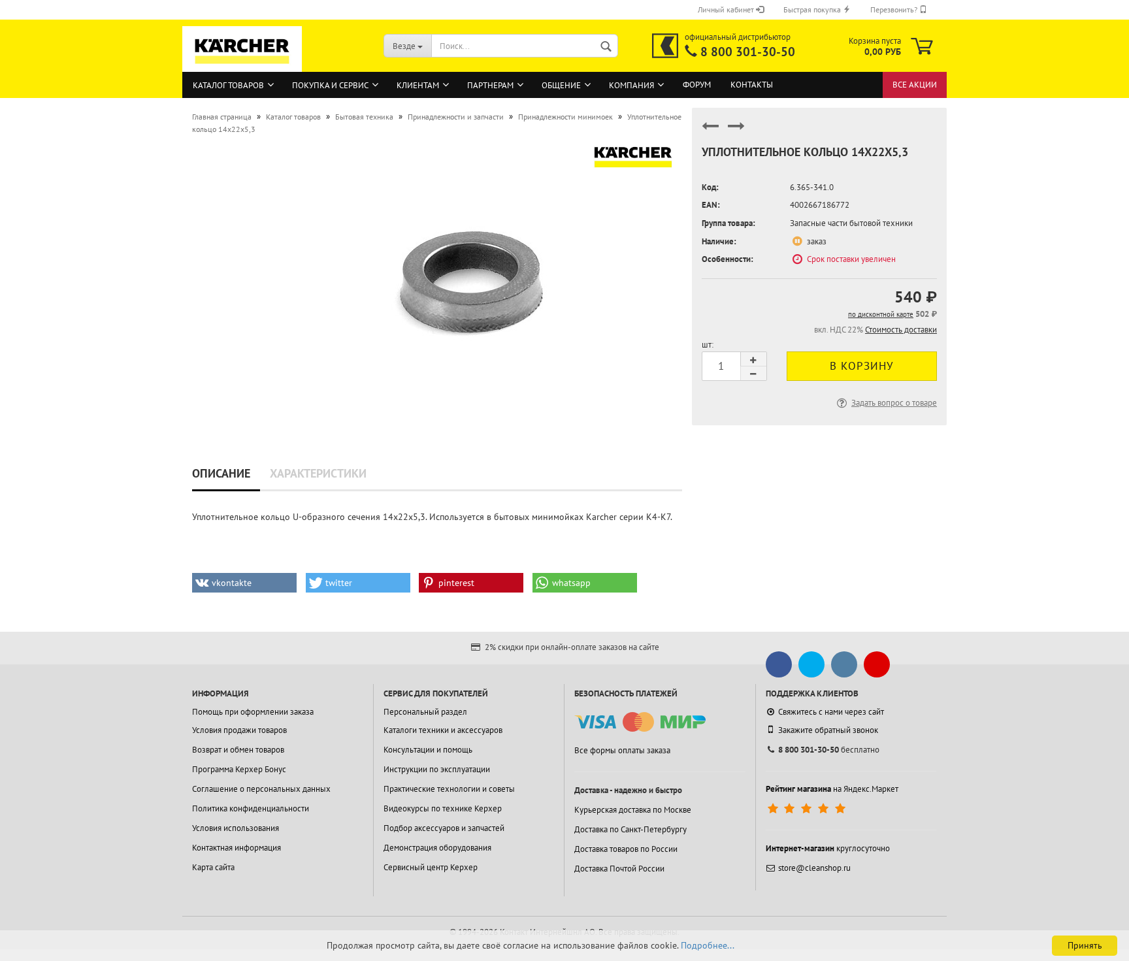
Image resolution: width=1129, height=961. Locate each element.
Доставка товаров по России (626, 849)
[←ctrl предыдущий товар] (710, 132)
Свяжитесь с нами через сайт (831, 711)
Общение (561, 85)
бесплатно (828, 749)
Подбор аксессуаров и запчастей (444, 828)
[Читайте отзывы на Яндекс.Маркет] (808, 808)
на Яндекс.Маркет (832, 788)
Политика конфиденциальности (250, 808)
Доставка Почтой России (619, 868)
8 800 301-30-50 (747, 51)
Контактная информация (236, 847)
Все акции (914, 84)
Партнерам (490, 85)
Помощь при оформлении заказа (253, 711)
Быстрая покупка (813, 9)
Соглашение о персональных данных (261, 788)
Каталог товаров (228, 85)
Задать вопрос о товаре (894, 402)
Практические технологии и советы (449, 788)
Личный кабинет (727, 9)
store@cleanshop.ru (814, 867)
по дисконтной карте (880, 314)
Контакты (751, 84)
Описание (221, 473)
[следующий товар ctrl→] (736, 132)
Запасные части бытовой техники (851, 223)
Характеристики (318, 473)
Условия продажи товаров (239, 730)
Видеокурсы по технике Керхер (443, 808)
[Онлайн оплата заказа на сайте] (640, 722)
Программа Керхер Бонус (239, 769)
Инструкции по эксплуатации (437, 769)
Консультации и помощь (428, 749)
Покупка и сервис (330, 85)
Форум (697, 84)
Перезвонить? (894, 9)
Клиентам (418, 85)
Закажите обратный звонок (828, 730)
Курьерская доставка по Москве (632, 809)
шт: (707, 344)
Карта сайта (213, 867)
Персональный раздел (425, 711)
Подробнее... (707, 945)
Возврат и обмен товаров (238, 749)
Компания (631, 85)
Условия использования (235, 828)
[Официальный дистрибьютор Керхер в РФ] (665, 46)
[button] (244, 583)
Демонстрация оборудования (437, 847)
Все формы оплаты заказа (622, 750)
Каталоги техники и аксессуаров (443, 730)
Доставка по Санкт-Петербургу (630, 829)
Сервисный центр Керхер (431, 867)
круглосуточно (828, 848)
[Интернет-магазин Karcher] (242, 65)
